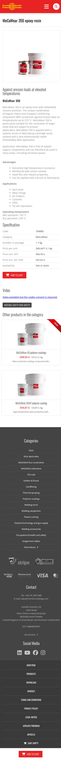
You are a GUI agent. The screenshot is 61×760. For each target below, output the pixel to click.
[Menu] (46, 6)
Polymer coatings (31, 498)
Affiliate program (31, 725)
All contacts (30, 634)
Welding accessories (31, 529)
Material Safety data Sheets (17, 305)
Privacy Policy (31, 708)
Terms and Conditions (31, 699)
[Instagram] (43, 652)
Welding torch (31, 504)
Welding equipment (31, 510)
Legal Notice (31, 717)
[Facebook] (35, 652)
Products (31, 673)
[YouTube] (27, 652)
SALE (31, 450)
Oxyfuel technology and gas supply (31, 522)
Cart (33, 743)
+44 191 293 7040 (33, 595)
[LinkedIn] (19, 652)
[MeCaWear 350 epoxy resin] (31, 56)
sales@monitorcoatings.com (34, 598)
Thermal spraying (31, 492)
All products (30, 547)
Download (31, 682)
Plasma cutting (31, 516)
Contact (31, 691)
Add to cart (17, 275)
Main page (31, 665)
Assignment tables (31, 541)
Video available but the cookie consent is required (30, 297)
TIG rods (31, 474)
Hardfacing (31, 486)
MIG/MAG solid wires (31, 468)
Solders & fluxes (31, 480)
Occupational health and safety (31, 535)
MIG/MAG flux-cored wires (31, 462)
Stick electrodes (31, 456)
